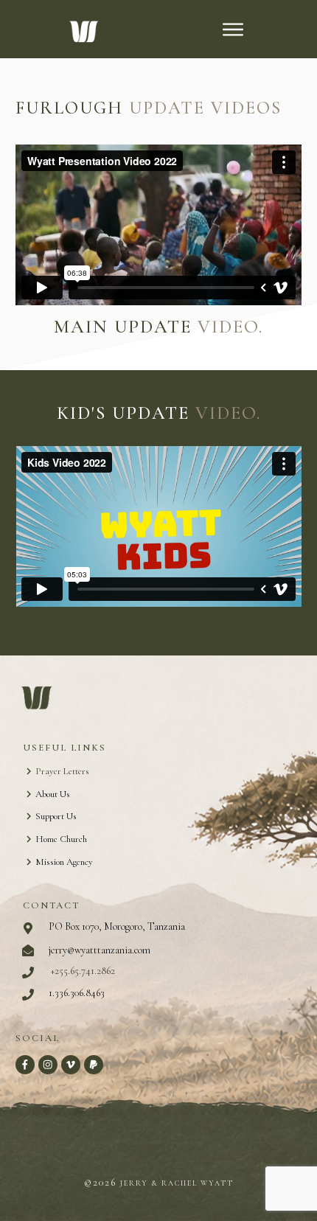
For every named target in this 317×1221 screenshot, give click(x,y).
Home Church (61, 839)
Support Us (56, 816)
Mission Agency (64, 862)
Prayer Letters (62, 771)
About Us (52, 794)
